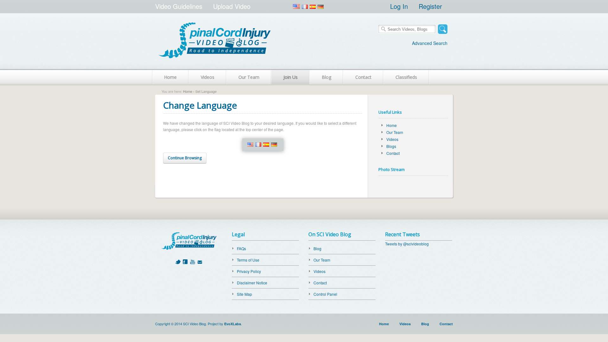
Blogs (391, 146)
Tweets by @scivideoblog (407, 243)
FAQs (241, 248)
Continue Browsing (185, 158)
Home (170, 77)
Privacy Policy (249, 271)
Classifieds (406, 77)
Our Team (248, 77)
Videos (207, 77)
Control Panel (325, 294)
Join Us (290, 77)
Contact (363, 77)
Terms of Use (248, 260)
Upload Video (231, 6)
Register (430, 6)
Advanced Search (429, 43)
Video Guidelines (178, 6)
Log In (399, 6)
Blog (326, 77)
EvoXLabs (232, 323)
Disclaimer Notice (252, 282)
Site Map (244, 294)
